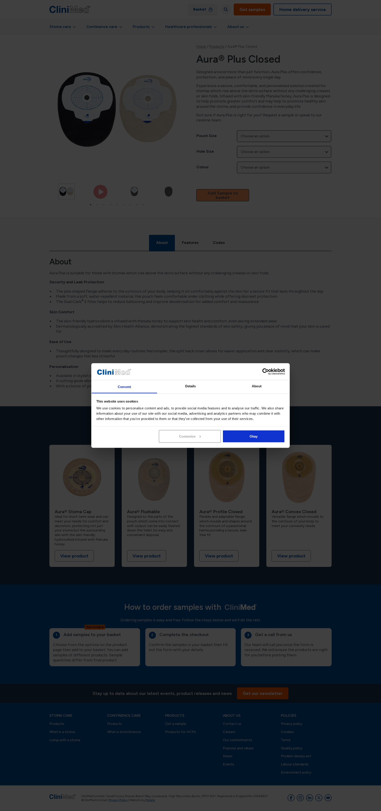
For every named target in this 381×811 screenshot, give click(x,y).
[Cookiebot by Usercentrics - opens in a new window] (265, 371)
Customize (187, 436)
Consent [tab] (124, 387)
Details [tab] (190, 386)
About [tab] (256, 386)
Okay (254, 436)
